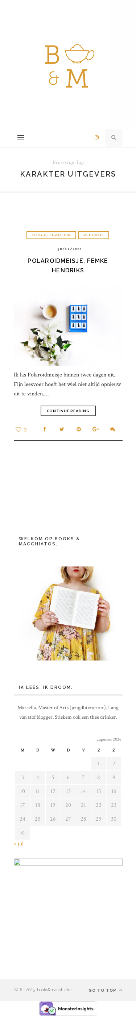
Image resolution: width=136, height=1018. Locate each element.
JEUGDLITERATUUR (51, 235)
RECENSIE (93, 235)
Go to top (103, 990)
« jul (19, 844)
